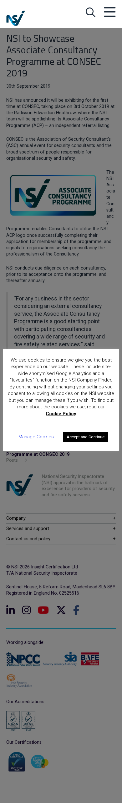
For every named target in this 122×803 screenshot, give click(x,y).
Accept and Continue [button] (85, 437)
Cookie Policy (61, 413)
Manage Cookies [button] (36, 437)
